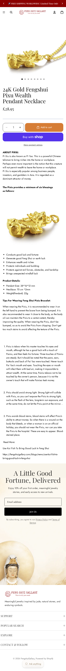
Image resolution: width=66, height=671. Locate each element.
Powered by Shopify (44, 658)
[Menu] (4, 12)
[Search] (11, 12)
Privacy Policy (42, 519)
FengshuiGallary (27, 658)
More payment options (33, 145)
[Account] (54, 12)
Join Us (33, 511)
